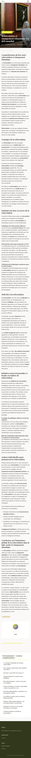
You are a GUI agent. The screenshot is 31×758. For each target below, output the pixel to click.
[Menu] (27, 1)
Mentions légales (6, 746)
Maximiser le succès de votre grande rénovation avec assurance (13, 707)
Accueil (3, 50)
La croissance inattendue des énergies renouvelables (13, 663)
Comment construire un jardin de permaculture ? (12, 712)
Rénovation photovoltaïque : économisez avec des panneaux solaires (15, 692)
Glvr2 (3, 727)
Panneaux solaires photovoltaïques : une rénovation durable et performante (13, 702)
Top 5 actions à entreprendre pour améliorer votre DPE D (15, 668)
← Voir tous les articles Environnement (12, 643)
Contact (3, 748)
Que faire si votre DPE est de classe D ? (13, 673)
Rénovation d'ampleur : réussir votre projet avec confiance (14, 682)
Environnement (7, 32)
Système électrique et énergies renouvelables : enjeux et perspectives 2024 (15, 687)
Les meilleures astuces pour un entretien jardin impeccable (14, 697)
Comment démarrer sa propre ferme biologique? (13, 677)
